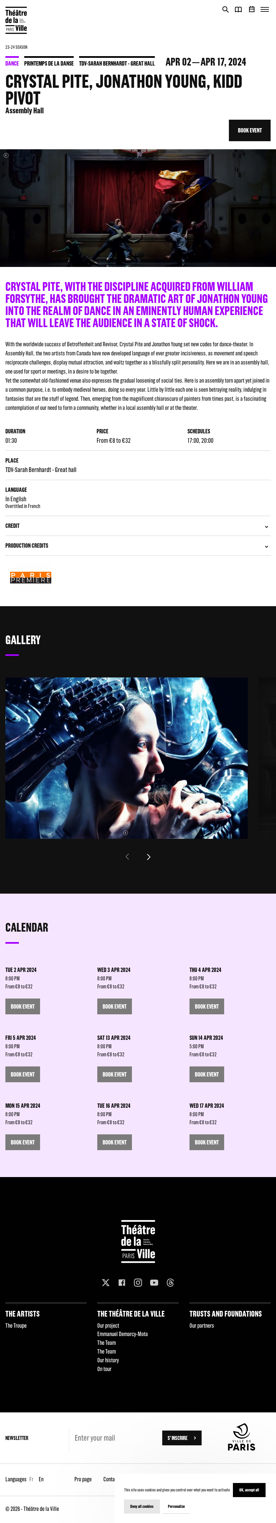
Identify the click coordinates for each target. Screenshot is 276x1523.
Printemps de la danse (49, 63)
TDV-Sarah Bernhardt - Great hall (117, 63)
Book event (250, 130)
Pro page (83, 1479)
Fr (31, 1479)
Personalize (176, 1506)
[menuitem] (46, 1339)
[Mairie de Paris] (241, 1449)
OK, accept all (249, 1489)
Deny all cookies (141, 1506)
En (41, 1479)
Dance (12, 63)
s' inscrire (177, 1438)
